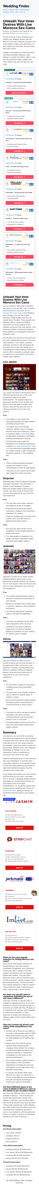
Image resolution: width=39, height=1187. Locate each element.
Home (5, 10)
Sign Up (19, 828)
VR (21, 12)
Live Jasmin (10, 811)
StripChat (9, 851)
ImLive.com (10, 931)
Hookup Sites (14, 10)
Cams (12, 12)
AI (24, 12)
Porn (17, 12)
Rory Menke (24, 33)
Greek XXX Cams (9, 790)
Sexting (6, 12)
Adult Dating (24, 10)
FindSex (23, 434)
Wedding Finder (16, 6)
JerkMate (9, 890)
